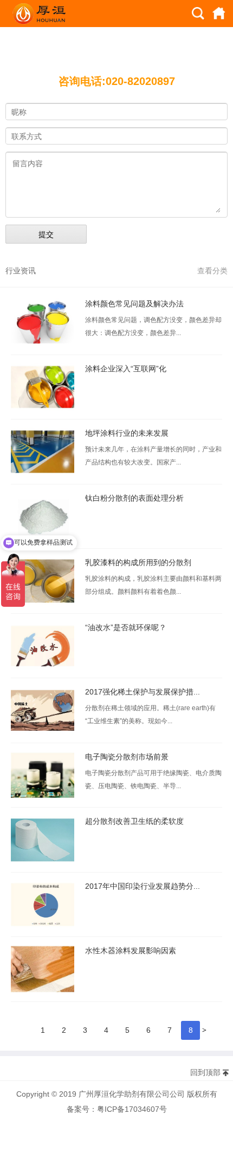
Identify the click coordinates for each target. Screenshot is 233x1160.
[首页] (218, 13)
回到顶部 (205, 1072)
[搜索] (198, 13)
